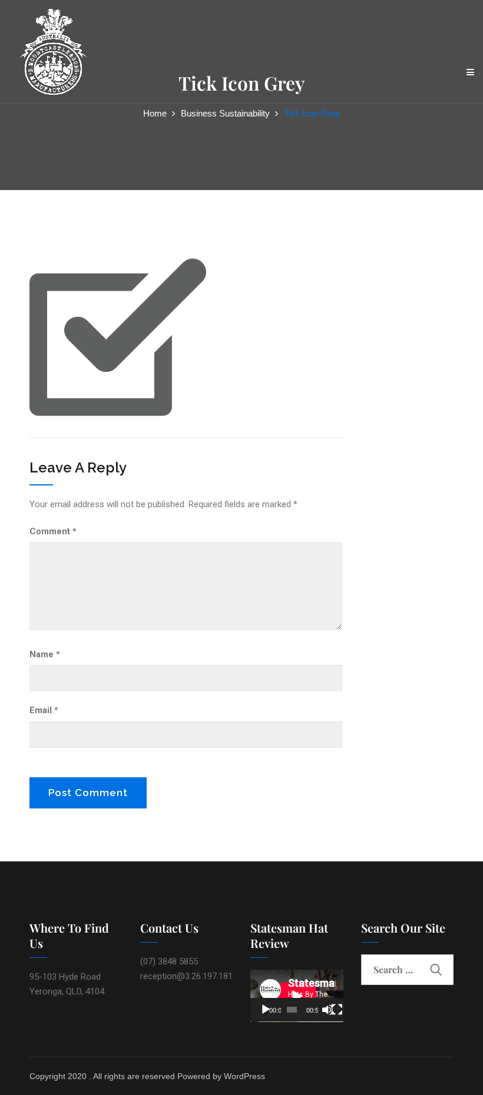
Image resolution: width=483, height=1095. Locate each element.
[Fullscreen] (337, 1010)
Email (43, 710)
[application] (296, 996)
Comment (53, 531)
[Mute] (327, 1010)
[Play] (266, 1010)
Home (155, 113)
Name (44, 654)
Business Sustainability (225, 113)
